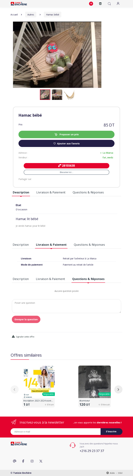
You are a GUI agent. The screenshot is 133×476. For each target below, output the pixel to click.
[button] (91, 3)
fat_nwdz (108, 157)
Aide (112, 472)
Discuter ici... (66, 172)
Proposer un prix (69, 134)
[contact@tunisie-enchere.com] (15, 461)
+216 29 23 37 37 (92, 451)
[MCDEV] (19, 4)
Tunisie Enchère (22, 472)
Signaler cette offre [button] (24, 336)
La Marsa (108, 152)
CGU (120, 472)
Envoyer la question (26, 319)
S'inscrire (111, 431)
